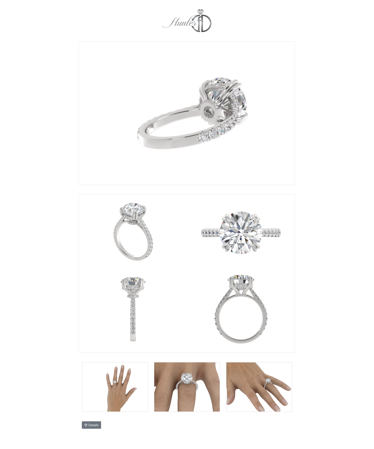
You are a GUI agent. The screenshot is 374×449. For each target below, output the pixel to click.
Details (93, 425)
